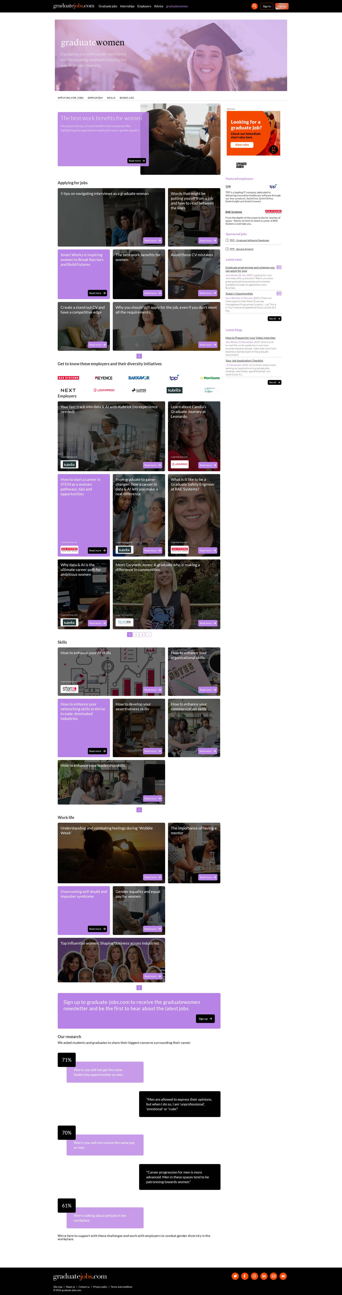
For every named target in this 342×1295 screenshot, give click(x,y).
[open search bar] (254, 6)
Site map (57, 1286)
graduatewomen (177, 6)
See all (272, 318)
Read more (135, 160)
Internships (127, 6)
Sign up (282, 6)
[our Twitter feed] (235, 1276)
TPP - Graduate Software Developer (249, 240)
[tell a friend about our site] (273, 1276)
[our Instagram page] (254, 1276)
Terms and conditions (121, 1286)
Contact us (84, 1286)
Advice (158, 6)
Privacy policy (100, 1286)
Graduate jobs (108, 6)
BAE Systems (234, 212)
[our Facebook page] (244, 1276)
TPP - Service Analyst (241, 249)
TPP (228, 186)
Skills (111, 98)
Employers (144, 6)
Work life (127, 98)
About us (70, 1286)
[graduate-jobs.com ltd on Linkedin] (264, 1276)
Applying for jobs (71, 98)
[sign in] (283, 1276)
